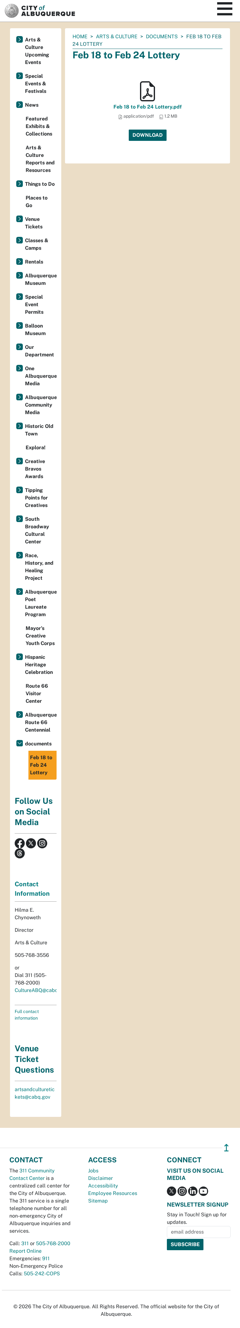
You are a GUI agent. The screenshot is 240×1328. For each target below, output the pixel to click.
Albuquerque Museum (41, 279)
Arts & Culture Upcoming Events (37, 51)
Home (80, 37)
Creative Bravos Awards (35, 468)
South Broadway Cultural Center (37, 530)
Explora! (36, 448)
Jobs (93, 1171)
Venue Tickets (33, 223)
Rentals (34, 262)
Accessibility (103, 1186)
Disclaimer (100, 1178)
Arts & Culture (117, 37)
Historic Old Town (39, 430)
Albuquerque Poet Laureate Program (41, 603)
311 (25, 1243)
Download (147, 135)
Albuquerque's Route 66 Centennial (41, 722)
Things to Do (40, 184)
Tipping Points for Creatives (36, 497)
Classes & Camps (36, 244)
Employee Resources (112, 1193)
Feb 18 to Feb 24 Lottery (41, 765)
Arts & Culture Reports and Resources (40, 159)
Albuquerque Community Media (41, 404)
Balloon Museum (35, 329)
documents (162, 37)
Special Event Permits (34, 304)
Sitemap (98, 1201)
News (31, 105)
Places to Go (37, 201)
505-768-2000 (53, 1243)
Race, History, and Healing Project (39, 566)
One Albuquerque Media (41, 376)
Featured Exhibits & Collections (39, 126)
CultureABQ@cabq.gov (41, 990)
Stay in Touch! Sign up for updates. (197, 1218)
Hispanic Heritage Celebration (39, 664)
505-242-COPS (42, 1274)
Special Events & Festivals (35, 83)
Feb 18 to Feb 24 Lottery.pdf (147, 107)
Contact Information (32, 888)
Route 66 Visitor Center (37, 693)
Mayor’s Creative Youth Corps (40, 635)
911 (46, 1258)
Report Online (25, 1251)
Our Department (39, 351)
